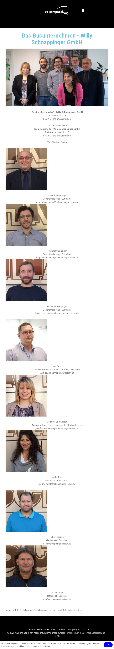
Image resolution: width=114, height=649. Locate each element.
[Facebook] (53, 624)
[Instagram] (60, 624)
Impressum (73, 632)
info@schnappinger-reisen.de (74, 629)
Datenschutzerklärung (93, 632)
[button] (97, 10)
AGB (57, 636)
